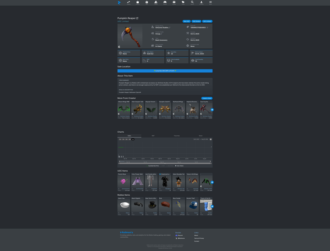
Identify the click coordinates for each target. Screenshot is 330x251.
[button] (187, 21)
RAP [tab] (153, 136)
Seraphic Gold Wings (165, 102)
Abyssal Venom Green (152, 102)
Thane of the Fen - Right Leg (209, 198)
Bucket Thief (191, 198)
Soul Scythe (204, 102)
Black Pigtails (136, 198)
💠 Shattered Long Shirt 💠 (167, 174)
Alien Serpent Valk (137, 102)
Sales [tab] (129, 136)
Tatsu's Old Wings (192, 174)
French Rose (122, 174)
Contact (196, 241)
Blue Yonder (176, 198)
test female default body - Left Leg (156, 174)
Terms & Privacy (199, 238)
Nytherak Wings (178, 102)
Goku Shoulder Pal (178, 174)
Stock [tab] (200, 136)
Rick (160, 198)
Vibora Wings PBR (123, 102)
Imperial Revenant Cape (194, 102)
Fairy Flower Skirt (137, 174)
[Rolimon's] (119, 3)
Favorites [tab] (177, 136)
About (196, 235)
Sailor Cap (121, 198)
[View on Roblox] (137, 18)
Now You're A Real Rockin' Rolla (155, 198)
